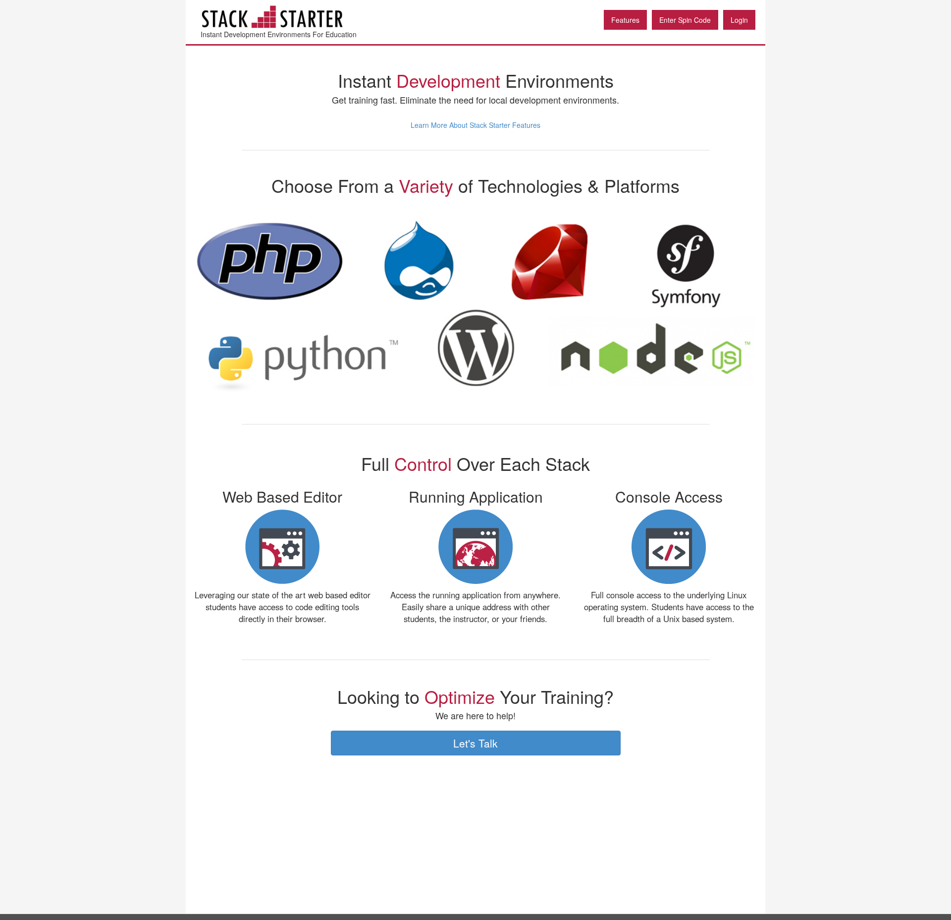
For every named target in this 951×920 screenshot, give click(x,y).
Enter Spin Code (685, 20)
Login (739, 20)
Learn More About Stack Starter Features (475, 125)
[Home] (290, 16)
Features (625, 20)
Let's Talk (475, 743)
